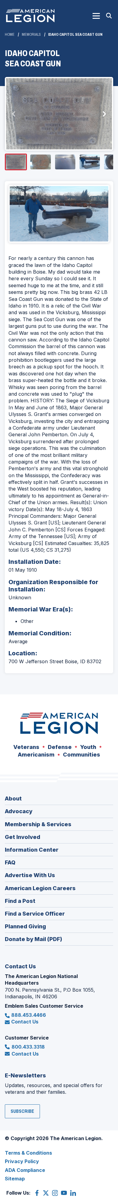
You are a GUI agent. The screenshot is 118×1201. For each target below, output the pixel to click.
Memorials (31, 34)
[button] (96, 15)
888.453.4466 (28, 1015)
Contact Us (24, 1022)
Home (10, 34)
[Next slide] (104, 113)
